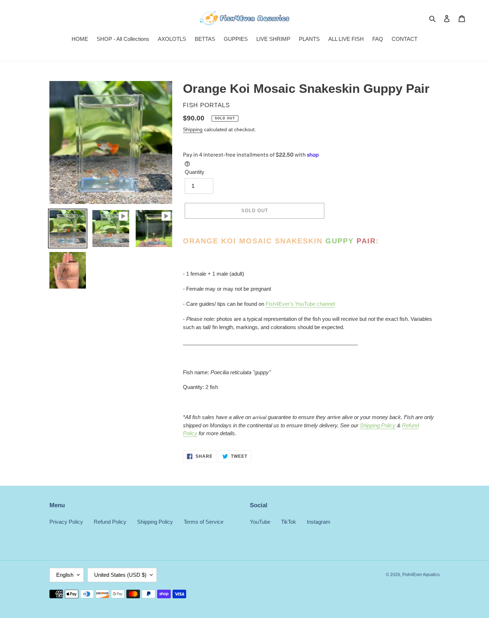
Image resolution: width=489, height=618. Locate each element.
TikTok (288, 522)
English (64, 575)
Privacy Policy (66, 522)
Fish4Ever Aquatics (421, 574)
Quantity (194, 172)
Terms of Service (203, 522)
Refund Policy (110, 522)
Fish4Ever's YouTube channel (300, 304)
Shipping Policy (378, 425)
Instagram (318, 522)
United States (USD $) (120, 575)
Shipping (193, 129)
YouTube (260, 522)
